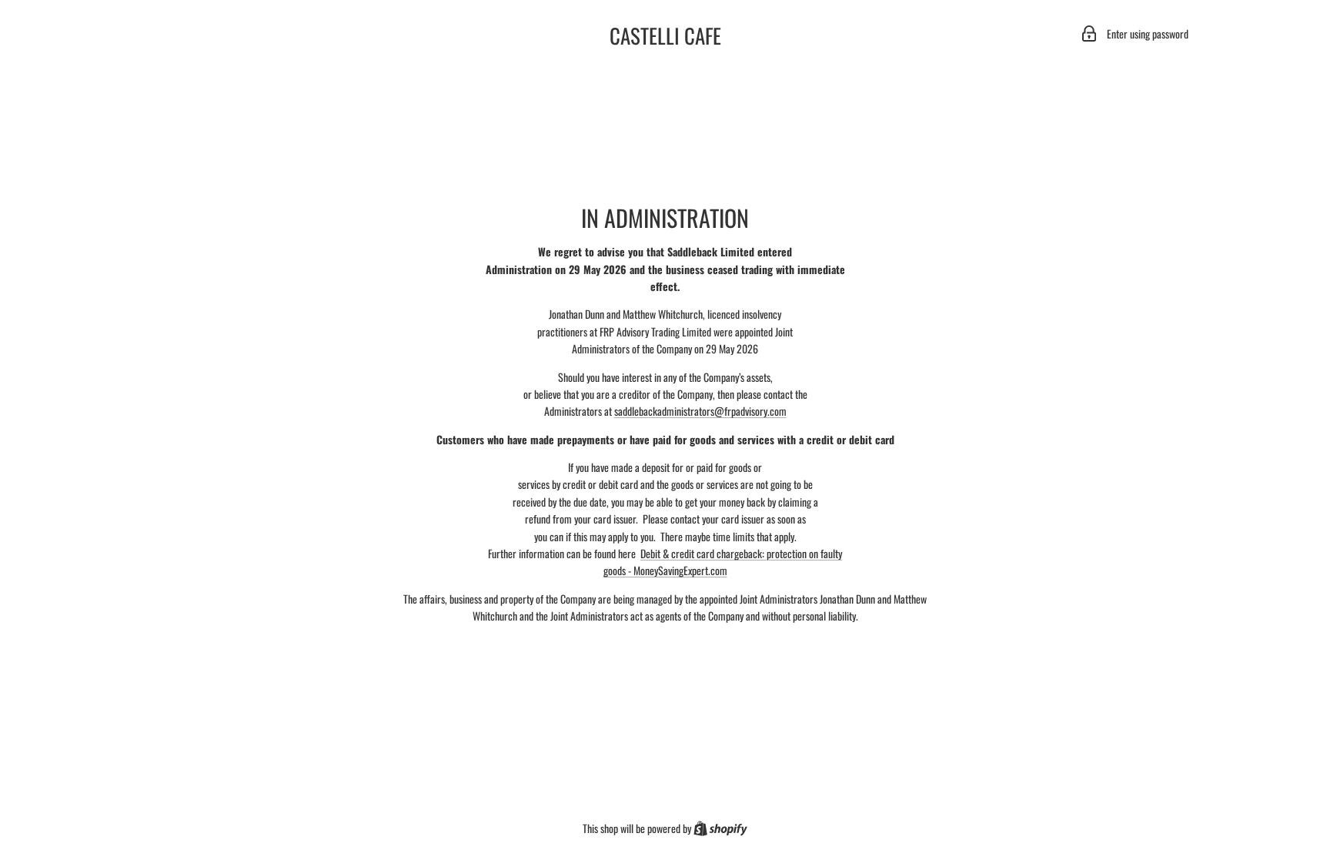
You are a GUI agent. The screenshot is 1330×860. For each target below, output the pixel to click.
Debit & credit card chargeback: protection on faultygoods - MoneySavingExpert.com (723, 561)
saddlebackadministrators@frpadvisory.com (700, 411)
